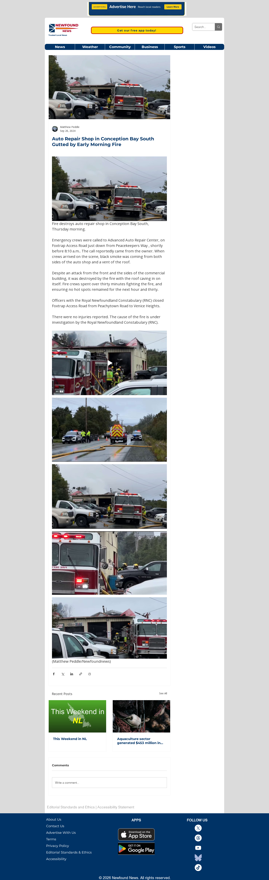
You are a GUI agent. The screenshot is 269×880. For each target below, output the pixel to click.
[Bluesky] (198, 857)
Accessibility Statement (115, 807)
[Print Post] (89, 674)
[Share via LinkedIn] (71, 674)
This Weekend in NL (70, 739)
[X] (198, 828)
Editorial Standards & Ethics (69, 852)
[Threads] (198, 837)
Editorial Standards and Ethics (71, 807)
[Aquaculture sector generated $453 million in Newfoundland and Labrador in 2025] (141, 716)
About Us (53, 819)
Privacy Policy (57, 846)
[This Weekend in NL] (77, 716)
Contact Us (55, 826)
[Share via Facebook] (53, 674)
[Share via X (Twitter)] (62, 674)
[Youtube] (198, 847)
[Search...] (218, 27)
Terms (51, 839)
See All (163, 693)
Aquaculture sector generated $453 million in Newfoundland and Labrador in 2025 (138, 741)
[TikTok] (198, 867)
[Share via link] (80, 674)
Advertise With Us (61, 833)
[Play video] (109, 363)
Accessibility (56, 859)
